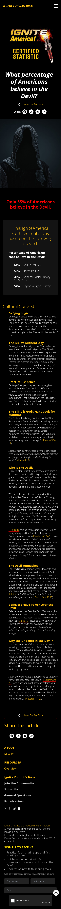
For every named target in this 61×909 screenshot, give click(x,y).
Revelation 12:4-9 (42, 536)
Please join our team (14, 831)
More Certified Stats (31, 104)
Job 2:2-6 (13, 594)
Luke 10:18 (14, 529)
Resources (12, 762)
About (9, 747)
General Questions (18, 795)
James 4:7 (23, 620)
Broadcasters (14, 801)
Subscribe (11, 789)
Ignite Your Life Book (19, 777)
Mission (9, 753)
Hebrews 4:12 (22, 460)
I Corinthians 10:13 (42, 597)
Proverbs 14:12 (33, 698)
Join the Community (19, 783)
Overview (10, 768)
